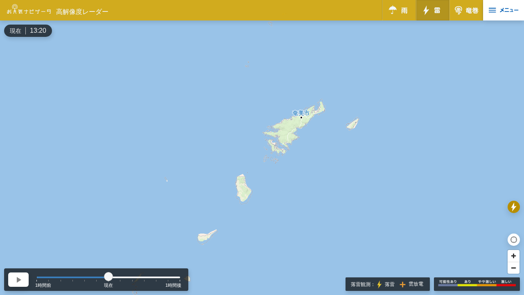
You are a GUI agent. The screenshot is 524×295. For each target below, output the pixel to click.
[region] (262, 147)
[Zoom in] (513, 256)
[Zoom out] (513, 268)
